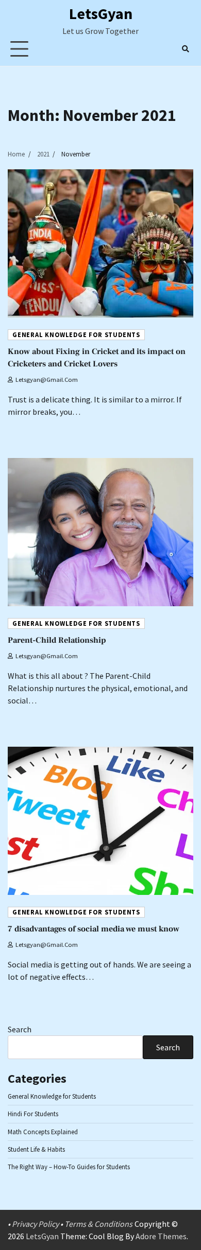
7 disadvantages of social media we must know (93, 929)
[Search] (185, 49)
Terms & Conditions (98, 1224)
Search (19, 1029)
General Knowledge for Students (76, 335)
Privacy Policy (35, 1224)
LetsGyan (100, 13)
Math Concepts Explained (43, 1132)
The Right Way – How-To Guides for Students (69, 1167)
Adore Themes (161, 1236)
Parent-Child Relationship (57, 640)
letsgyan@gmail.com (46, 379)
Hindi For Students (33, 1114)
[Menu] (19, 49)
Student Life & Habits (36, 1149)
